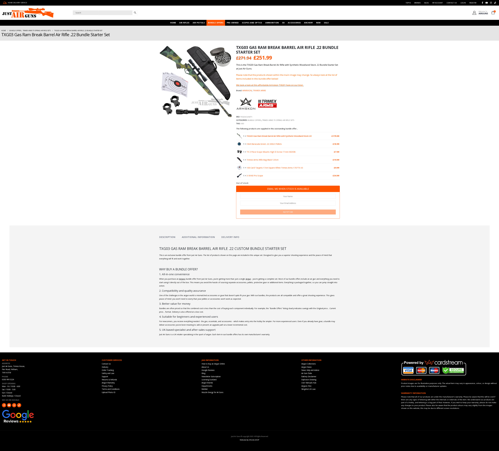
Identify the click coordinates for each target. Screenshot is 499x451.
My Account (437, 3)
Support (105, 376)
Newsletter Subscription (211, 376)
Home (173, 22)
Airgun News (306, 367)
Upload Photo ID (108, 392)
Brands (417, 3)
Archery (308, 22)
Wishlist (205, 389)
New (318, 22)
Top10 (408, 3)
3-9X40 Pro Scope (255, 175)
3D (283, 22)
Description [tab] (167, 237)
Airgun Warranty (108, 382)
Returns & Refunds (109, 379)
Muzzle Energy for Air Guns (212, 392)
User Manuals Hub (308, 382)
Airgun (248, 279)
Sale (326, 22)
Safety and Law (108, 373)
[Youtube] (486, 2)
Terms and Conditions (111, 389)
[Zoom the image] (18, 410)
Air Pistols (199, 22)
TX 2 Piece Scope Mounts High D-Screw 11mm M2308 (271, 152)
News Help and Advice (310, 370)
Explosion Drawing (308, 379)
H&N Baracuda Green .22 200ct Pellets (264, 144)
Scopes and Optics (252, 22)
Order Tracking (108, 370)
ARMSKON (247, 90)
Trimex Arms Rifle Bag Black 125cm (262, 159)
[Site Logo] (28, 12)
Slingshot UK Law (308, 389)
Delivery (105, 367)
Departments (207, 386)
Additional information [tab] (198, 237)
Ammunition (272, 22)
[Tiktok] (495, 2)
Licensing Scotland (209, 379)
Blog (426, 3)
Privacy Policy (107, 386)
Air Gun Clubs (306, 373)
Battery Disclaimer (308, 376)
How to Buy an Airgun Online (213, 364)
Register (473, 3)
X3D (242, 123)
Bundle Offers (216, 22)
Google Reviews (208, 370)
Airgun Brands (207, 382)
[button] (230, 116)
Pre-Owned (233, 22)
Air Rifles (184, 22)
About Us (205, 367)
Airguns (182, 279)
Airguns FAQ (306, 386)
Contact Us (452, 3)
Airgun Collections (308, 364)
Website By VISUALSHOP (249, 440)
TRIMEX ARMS (259, 90)
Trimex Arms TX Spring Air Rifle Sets (278, 120)
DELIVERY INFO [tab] (230, 237)
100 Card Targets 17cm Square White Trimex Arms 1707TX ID (275, 167)
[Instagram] (491, 2)
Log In (463, 3)
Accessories (294, 22)
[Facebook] (482, 2)
